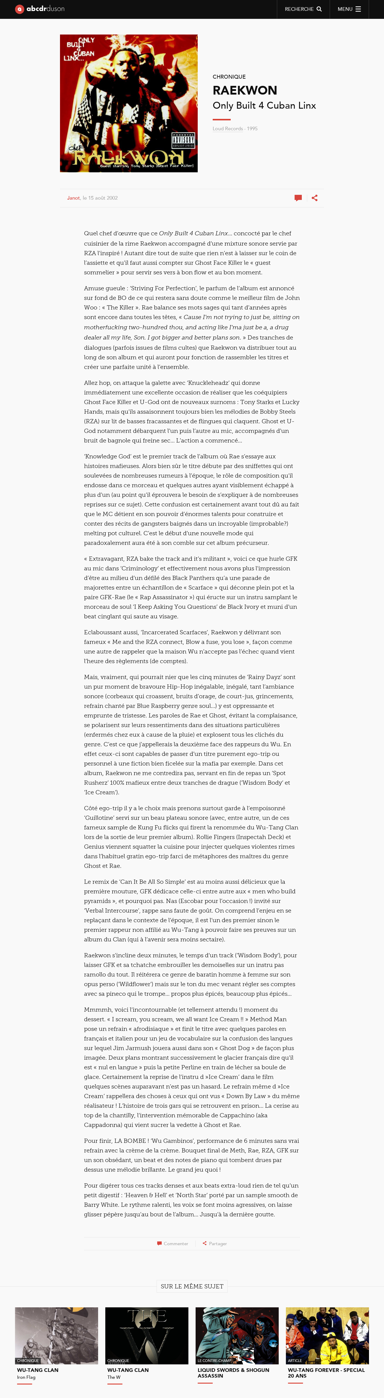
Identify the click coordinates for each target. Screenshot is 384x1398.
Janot (73, 198)
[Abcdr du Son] (39, 11)
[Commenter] (299, 198)
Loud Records (228, 129)
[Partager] (314, 198)
